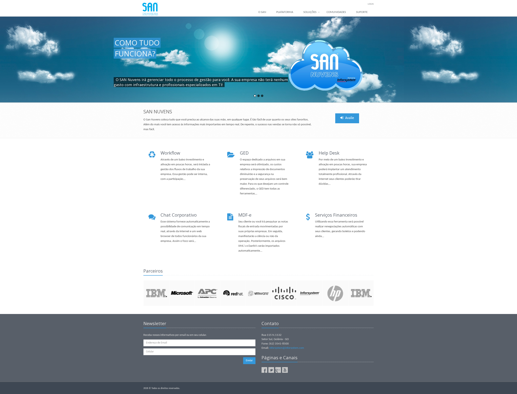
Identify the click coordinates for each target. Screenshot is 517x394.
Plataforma (284, 12)
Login (371, 4)
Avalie (349, 118)
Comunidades (336, 12)
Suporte (362, 12)
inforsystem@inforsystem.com (286, 348)
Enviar (249, 360)
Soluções (309, 12)
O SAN (262, 12)
